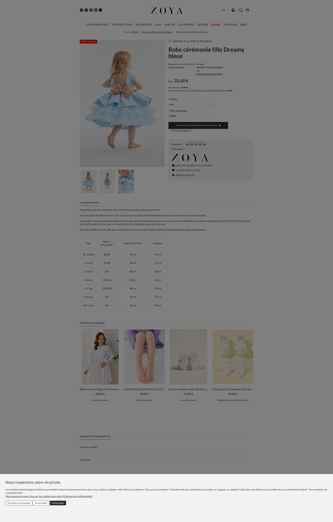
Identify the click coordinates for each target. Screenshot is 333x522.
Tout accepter (58, 503)
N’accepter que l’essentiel (18, 503)
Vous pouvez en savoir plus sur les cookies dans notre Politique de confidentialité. (49, 496)
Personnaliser (41, 503)
